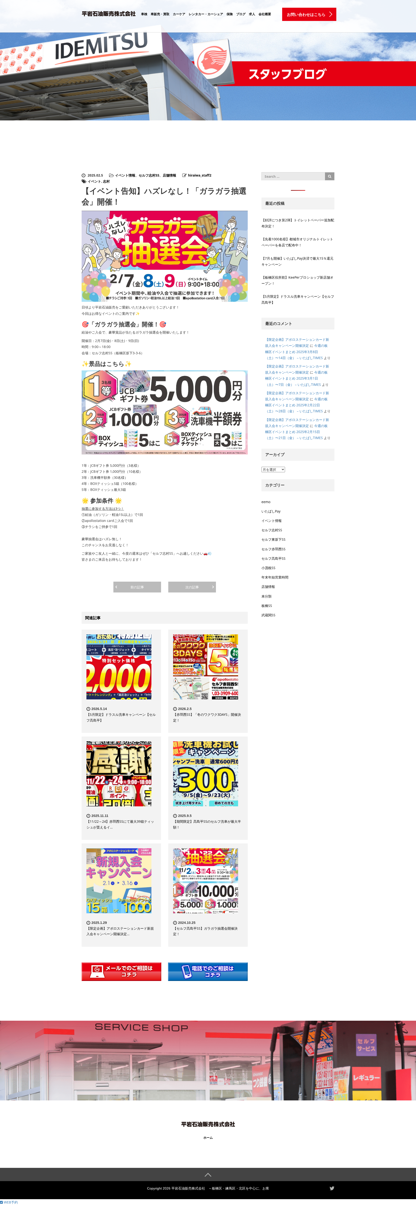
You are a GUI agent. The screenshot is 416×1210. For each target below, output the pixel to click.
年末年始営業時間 (274, 577)
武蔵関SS (268, 615)
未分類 (266, 596)
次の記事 (192, 587)
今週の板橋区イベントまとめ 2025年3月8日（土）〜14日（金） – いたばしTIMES (296, 351)
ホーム (208, 1137)
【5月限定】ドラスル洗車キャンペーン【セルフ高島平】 (297, 299)
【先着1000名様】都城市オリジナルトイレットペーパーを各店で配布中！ (297, 242)
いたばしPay (270, 511)
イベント (94, 181)
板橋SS (266, 605)
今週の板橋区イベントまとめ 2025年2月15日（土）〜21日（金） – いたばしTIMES (296, 431)
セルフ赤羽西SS (273, 549)
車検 (144, 14)
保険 (230, 14)
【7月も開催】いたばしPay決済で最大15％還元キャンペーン (297, 261)
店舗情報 (169, 175)
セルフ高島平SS (273, 558)
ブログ (241, 14)
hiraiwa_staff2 (199, 175)
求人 (252, 14)
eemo (265, 502)
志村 (106, 181)
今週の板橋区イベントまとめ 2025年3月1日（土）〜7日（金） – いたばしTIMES (296, 378)
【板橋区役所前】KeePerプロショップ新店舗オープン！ (297, 280)
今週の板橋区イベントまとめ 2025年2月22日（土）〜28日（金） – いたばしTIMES (296, 405)
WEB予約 (10, 1202)
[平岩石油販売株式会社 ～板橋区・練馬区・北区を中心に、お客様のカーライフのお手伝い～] (109, 13)
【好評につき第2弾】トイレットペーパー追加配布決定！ (297, 223)
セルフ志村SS (149, 175)
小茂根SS (268, 568)
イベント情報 (125, 175)
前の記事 (137, 587)
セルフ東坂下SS (273, 539)
